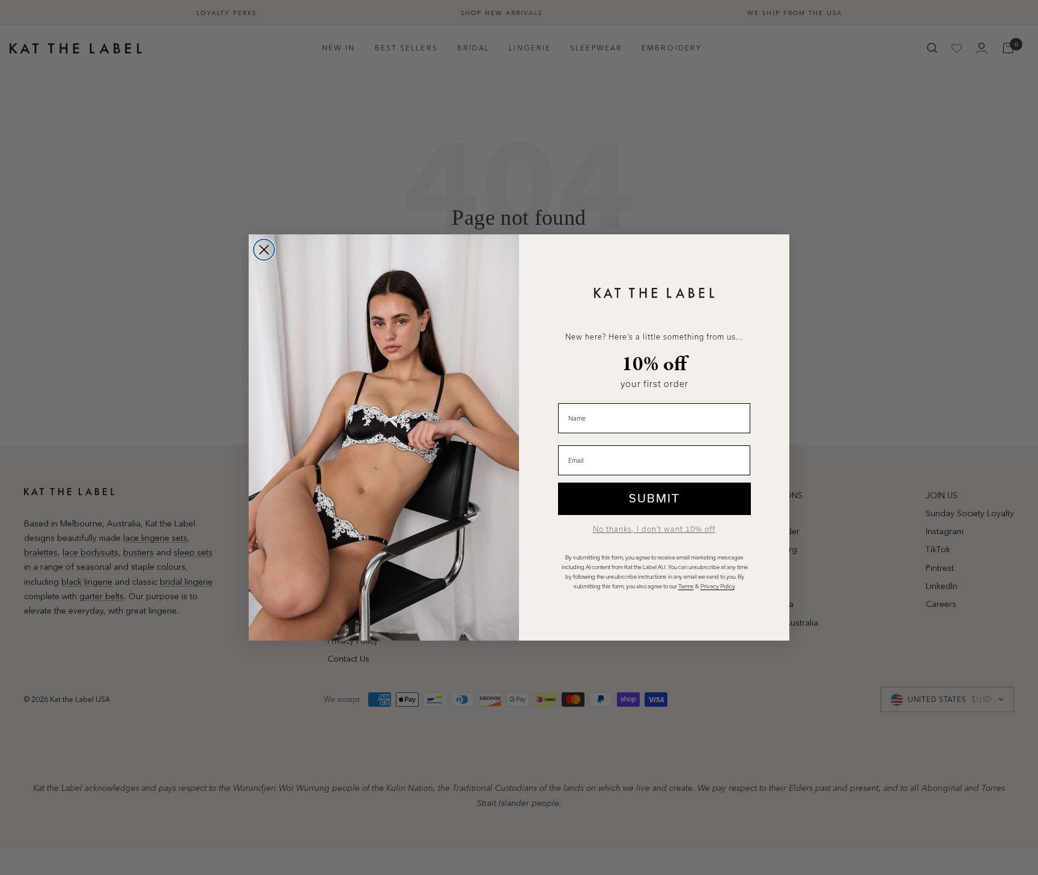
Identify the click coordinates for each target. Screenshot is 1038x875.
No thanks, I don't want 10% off (654, 529)
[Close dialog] (264, 249)
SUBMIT (654, 498)
